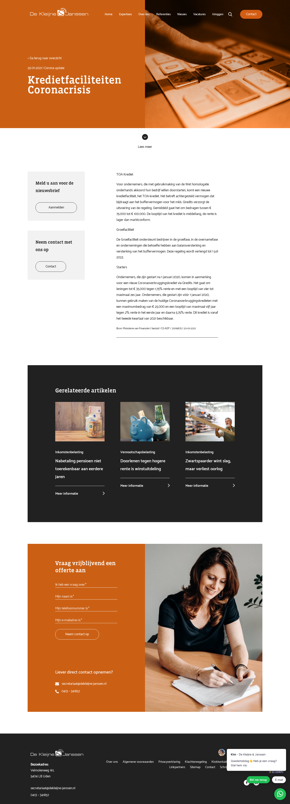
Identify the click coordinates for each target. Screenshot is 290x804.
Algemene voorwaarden (138, 762)
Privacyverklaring (169, 762)
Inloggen (217, 14)
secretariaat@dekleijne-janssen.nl (84, 684)
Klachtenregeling (196, 762)
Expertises (125, 14)
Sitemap (195, 767)
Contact (210, 767)
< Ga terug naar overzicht (45, 58)
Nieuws (182, 14)
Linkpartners (177, 767)
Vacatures (199, 14)
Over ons (144, 14)
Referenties (163, 14)
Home (108, 14)
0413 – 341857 (71, 691)
